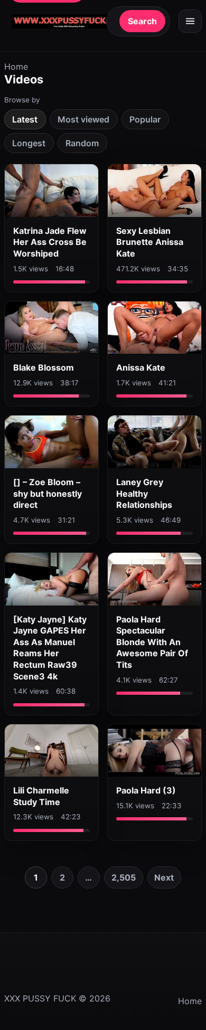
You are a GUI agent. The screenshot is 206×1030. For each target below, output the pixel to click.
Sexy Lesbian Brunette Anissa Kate (149, 242)
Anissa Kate (140, 367)
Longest (28, 143)
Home (16, 66)
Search (142, 21)
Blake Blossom (43, 367)
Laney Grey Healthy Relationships (144, 493)
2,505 (123, 877)
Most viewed (83, 119)
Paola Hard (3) (146, 790)
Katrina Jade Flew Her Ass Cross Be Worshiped (50, 242)
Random (82, 143)
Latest (25, 119)
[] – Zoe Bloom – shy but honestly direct (47, 493)
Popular (145, 119)
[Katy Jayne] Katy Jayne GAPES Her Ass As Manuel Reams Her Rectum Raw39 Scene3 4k (50, 648)
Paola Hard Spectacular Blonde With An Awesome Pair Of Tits (152, 642)
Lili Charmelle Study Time (41, 796)
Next (164, 877)
